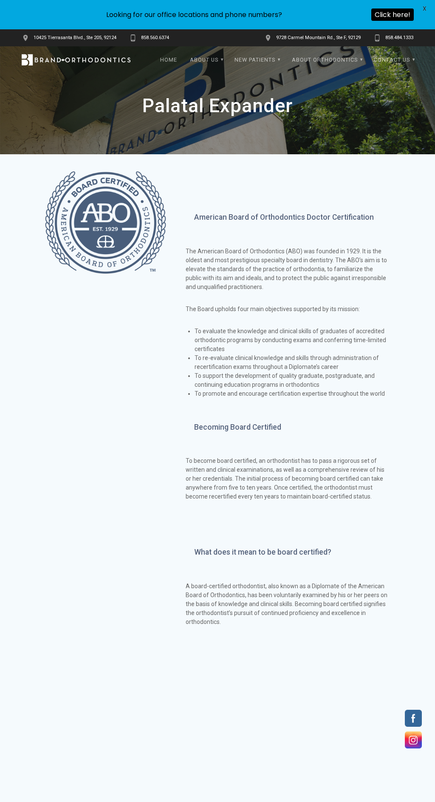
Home (168, 60)
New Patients (254, 60)
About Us (204, 60)
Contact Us (392, 60)
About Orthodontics (325, 60)
